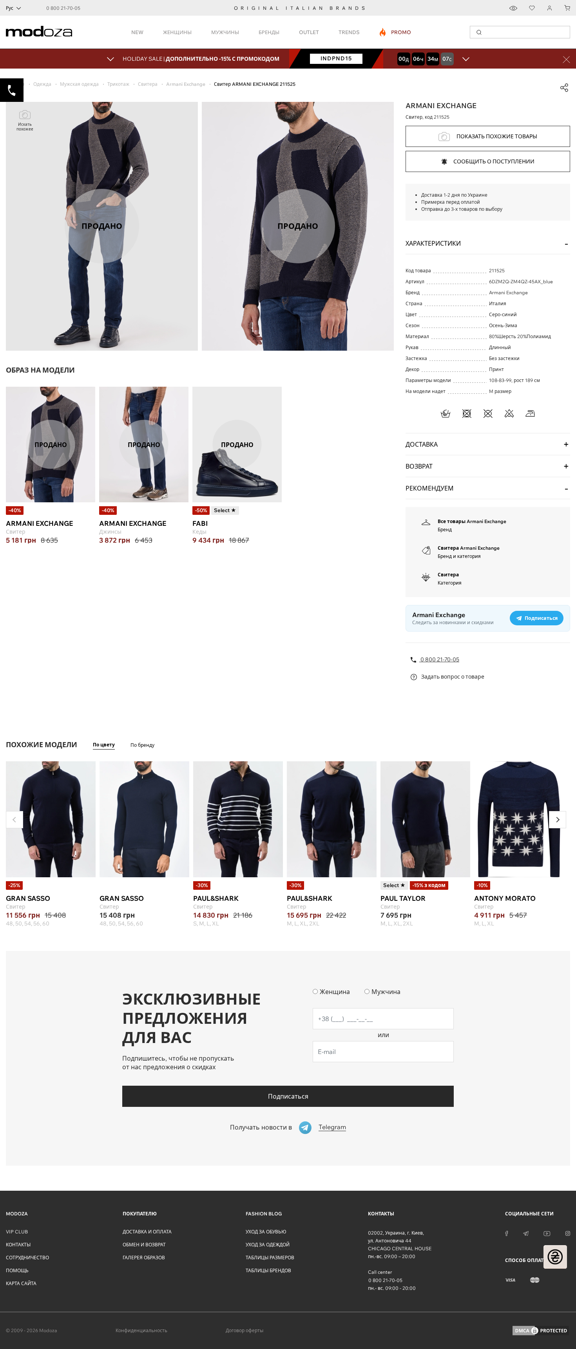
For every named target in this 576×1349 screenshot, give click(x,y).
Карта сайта (21, 1283)
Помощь (17, 1270)
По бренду (142, 745)
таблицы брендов (268, 1270)
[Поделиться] (564, 87)
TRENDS (349, 32)
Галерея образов (144, 1257)
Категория (450, 583)
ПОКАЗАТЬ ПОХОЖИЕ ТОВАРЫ (496, 136)
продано (50, 444)
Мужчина (385, 992)
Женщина (335, 992)
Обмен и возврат (144, 1245)
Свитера (448, 575)
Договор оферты (244, 1330)
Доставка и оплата (147, 1232)
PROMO (396, 32)
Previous (14, 819)
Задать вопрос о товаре (452, 676)
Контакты (18, 1245)
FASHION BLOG (264, 1214)
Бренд (445, 529)
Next (557, 819)
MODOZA (17, 1214)
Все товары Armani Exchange (472, 521)
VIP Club (17, 1232)
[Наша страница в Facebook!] (506, 1233)
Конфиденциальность (141, 1330)
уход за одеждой (268, 1245)
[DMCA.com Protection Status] (540, 1330)
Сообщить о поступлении (493, 161)
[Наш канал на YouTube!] (547, 1233)
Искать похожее (24, 127)
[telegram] (526, 1233)
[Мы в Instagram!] (567, 1233)
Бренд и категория (459, 556)
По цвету (104, 745)
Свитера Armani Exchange (469, 548)
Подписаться (288, 1096)
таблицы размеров (270, 1257)
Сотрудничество (27, 1257)
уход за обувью (266, 1232)
